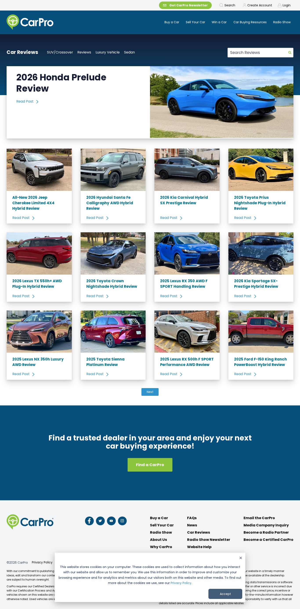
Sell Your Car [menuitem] (195, 22)
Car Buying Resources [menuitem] (250, 22)
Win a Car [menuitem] (219, 22)
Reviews (84, 52)
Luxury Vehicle (108, 52)
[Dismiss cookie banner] (240, 558)
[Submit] (289, 52)
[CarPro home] (46, 22)
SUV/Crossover (60, 52)
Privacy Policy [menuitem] (42, 562)
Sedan (129, 52)
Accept (225, 594)
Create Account (259, 5)
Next (150, 392)
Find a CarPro (150, 464)
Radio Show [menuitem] (282, 22)
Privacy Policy (181, 583)
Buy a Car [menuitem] (171, 22)
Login (287, 5)
